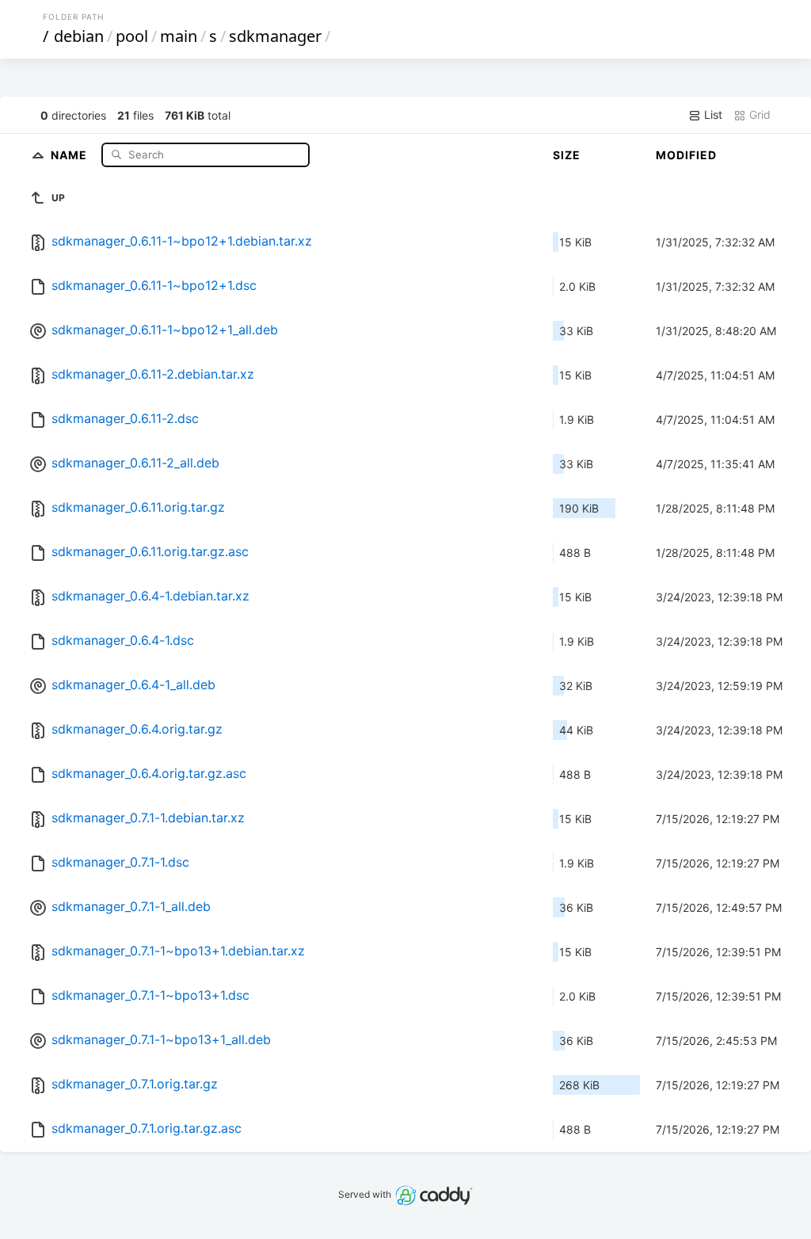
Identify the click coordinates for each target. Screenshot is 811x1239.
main (178, 36)
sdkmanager (275, 36)
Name (70, 154)
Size (567, 155)
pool (132, 36)
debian (79, 36)
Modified (686, 155)
